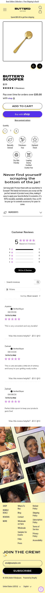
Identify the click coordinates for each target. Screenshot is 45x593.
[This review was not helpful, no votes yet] (37, 335)
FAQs (20, 539)
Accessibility (37, 540)
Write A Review (25, 270)
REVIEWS (6, 517)
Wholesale (22, 528)
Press (20, 543)
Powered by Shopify (30, 578)
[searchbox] (20, 282)
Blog (19, 513)
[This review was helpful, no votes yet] (33, 335)
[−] (5, 131)
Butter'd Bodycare (15, 578)
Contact (21, 517)
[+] (16, 131)
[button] (40, 8)
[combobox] (30, 296)
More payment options (22, 120)
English (26, 587)
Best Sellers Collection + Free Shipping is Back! (22, 2)
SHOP (5, 506)
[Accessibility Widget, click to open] (41, 589)
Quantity (6, 126)
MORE (5, 521)
